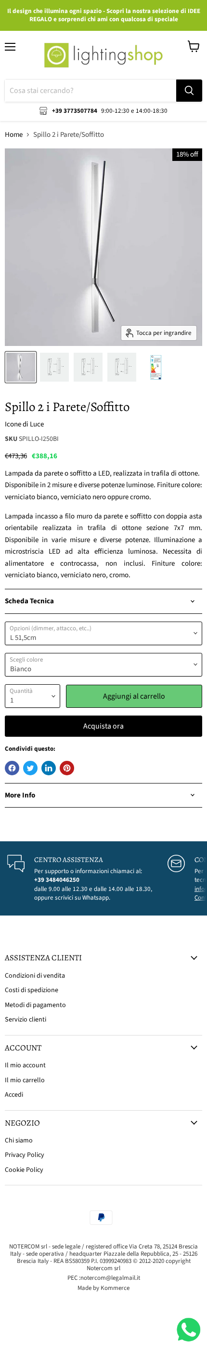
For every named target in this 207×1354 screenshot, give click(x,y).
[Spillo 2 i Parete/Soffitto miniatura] (20, 367)
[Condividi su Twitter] (30, 768)
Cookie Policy (24, 1170)
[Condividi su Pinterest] (67, 768)
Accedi (14, 1095)
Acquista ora (103, 726)
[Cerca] (189, 91)
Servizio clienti (25, 1019)
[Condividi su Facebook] (12, 768)
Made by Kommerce (103, 1288)
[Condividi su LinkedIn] (48, 768)
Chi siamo (19, 1140)
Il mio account (25, 1065)
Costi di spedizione (31, 990)
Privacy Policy (24, 1155)
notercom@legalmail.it (110, 1278)
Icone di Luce (24, 424)
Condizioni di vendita (35, 976)
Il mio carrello (25, 1080)
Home (14, 135)
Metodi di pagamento (35, 1005)
